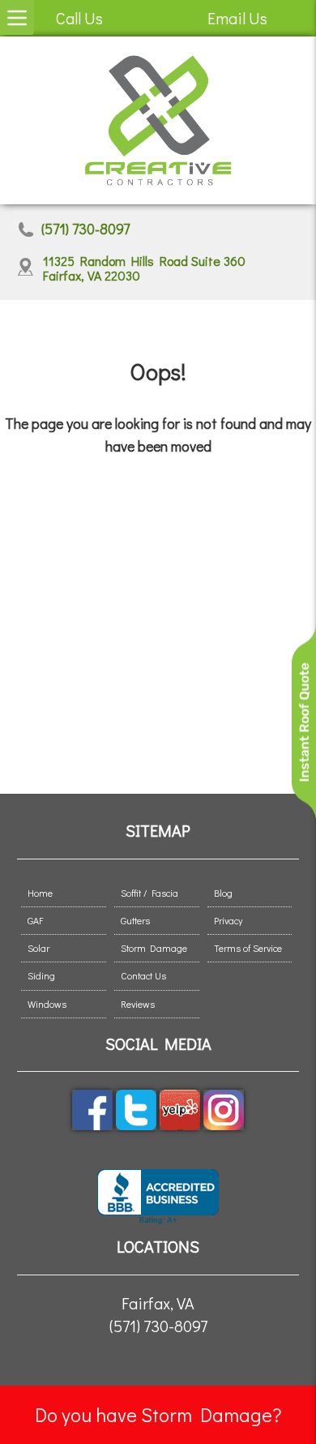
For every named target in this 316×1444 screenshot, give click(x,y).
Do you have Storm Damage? (158, 1414)
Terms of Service (248, 947)
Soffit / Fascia (149, 892)
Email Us (237, 17)
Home (40, 892)
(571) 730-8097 (85, 229)
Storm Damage (154, 947)
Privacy (228, 920)
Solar (38, 947)
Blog (223, 892)
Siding (41, 975)
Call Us (79, 17)
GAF (35, 920)
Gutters (135, 920)
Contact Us (143, 975)
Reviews (138, 1003)
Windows (47, 1003)
